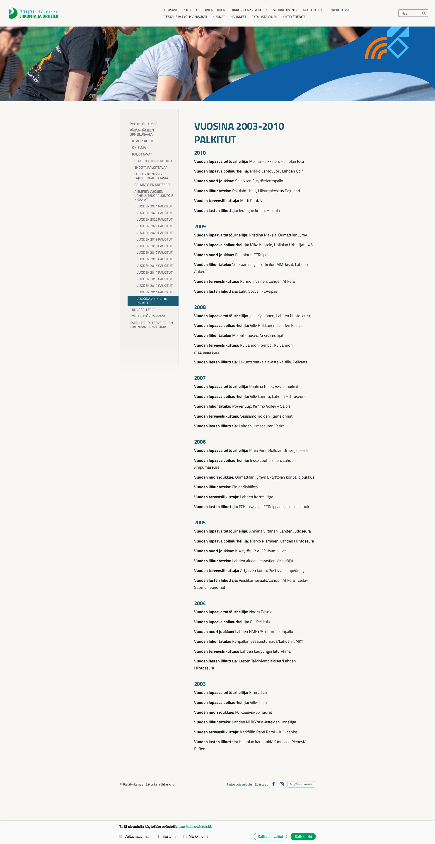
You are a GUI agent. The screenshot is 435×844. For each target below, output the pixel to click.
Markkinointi (198, 836)
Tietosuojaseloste (239, 784)
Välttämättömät (136, 836)
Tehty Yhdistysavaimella (301, 784)
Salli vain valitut (270, 836)
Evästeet (261, 784)
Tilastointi (168, 836)
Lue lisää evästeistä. (195, 827)
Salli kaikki (303, 836)
